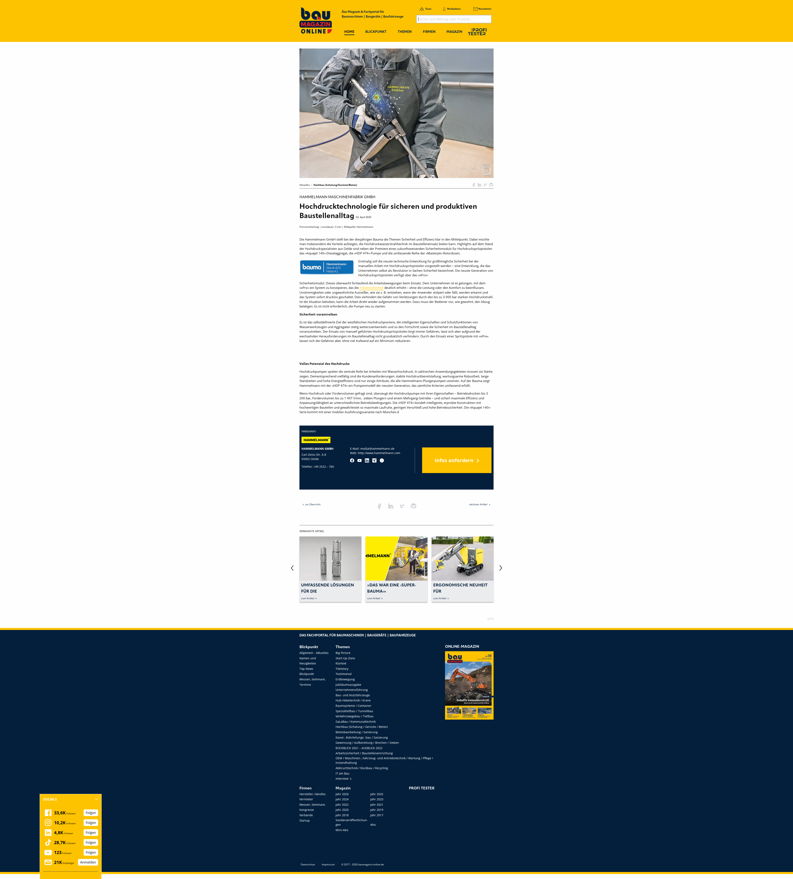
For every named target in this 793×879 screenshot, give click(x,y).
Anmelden (88, 862)
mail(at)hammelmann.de (377, 449)
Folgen (91, 812)
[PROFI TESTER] (477, 31)
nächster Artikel (478, 504)
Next (501, 570)
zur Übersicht (313, 504)
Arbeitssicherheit (371, 288)
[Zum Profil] (382, 460)
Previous (292, 570)
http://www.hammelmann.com (379, 453)
